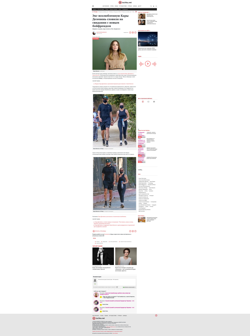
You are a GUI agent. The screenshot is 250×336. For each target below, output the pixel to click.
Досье (120, 9)
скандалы (141, 206)
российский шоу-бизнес (144, 205)
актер (146, 191)
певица (145, 203)
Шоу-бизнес (106, 6)
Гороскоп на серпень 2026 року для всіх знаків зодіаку (147, 49)
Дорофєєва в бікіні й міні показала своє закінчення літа (152, 15)
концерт (152, 195)
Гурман (130, 6)
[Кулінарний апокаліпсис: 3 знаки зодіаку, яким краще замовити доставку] (141, 219)
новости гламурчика (144, 198)
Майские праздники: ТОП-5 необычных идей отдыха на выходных (152, 149)
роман (98, 241)
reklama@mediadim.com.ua (110, 326)
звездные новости (143, 195)
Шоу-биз (141, 191)
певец (140, 203)
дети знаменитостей (144, 194)
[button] (153, 6)
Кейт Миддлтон (142, 184)
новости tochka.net (143, 197)
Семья (116, 6)
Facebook (106, 234)
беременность (142, 192)
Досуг (139, 6)
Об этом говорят (101, 9)
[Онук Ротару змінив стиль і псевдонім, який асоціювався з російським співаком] (141, 22)
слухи (146, 206)
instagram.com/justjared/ (109, 148)
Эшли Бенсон (99, 243)
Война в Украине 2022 (115, 11)
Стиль (112, 6)
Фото (150, 189)
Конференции (125, 9)
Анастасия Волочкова (144, 180)
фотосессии (142, 211)
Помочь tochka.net (103, 11)
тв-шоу (151, 206)
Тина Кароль (152, 187)
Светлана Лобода (143, 187)
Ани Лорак (152, 181)
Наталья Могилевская (144, 186)
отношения (153, 201)
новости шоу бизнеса (144, 201)
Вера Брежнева (143, 183)
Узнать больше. (115, 333)
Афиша (135, 6)
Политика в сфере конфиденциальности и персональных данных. (111, 331)
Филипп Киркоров (143, 189)
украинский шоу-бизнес (145, 209)
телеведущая (142, 208)
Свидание (104, 241)
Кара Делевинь (113, 241)
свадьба (154, 205)
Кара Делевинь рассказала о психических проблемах (112, 216)
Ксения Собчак (151, 184)
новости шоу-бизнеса (125, 241)
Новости (94, 9)
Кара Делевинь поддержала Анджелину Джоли (101, 268)
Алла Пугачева (142, 178)
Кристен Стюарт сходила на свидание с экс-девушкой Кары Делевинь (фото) (125, 269)
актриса (151, 191)
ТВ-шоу (106, 9)
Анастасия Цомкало (101, 32)
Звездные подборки (113, 9)
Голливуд (150, 183)
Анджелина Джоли (143, 181)
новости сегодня (143, 200)
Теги (139, 174)
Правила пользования (96, 331)
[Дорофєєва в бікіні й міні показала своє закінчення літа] (141, 16)
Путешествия (123, 6)
